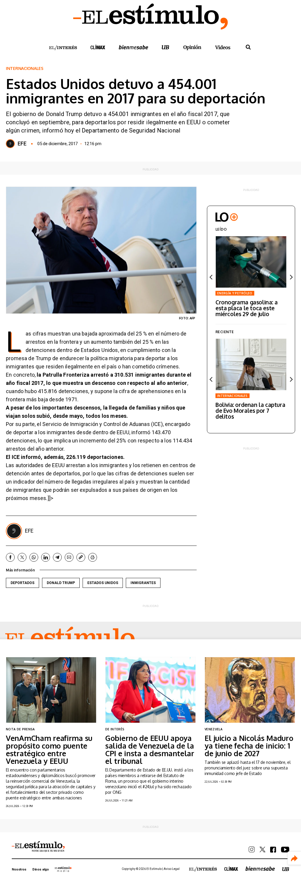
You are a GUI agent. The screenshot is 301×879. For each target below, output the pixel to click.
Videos (222, 47)
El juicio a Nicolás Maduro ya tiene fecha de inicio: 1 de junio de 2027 (249, 745)
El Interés (63, 48)
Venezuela (214, 729)
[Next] (291, 277)
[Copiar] (80, 557)
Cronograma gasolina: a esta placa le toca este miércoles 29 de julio (246, 307)
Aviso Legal (172, 868)
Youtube (285, 850)
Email (69, 557)
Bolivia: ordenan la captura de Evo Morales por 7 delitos (250, 410)
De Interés (114, 729)
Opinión (192, 47)
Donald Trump (61, 583)
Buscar (248, 47)
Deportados (22, 583)
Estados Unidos (102, 583)
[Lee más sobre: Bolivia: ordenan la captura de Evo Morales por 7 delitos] (251, 364)
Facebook (10, 557)
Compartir (294, 858)
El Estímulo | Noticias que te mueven (38, 847)
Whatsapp (33, 557)
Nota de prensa (20, 729)
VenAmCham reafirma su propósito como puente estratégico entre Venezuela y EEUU (49, 749)
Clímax (231, 868)
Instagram (252, 849)
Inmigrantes (143, 583)
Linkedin (45, 557)
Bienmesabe (133, 47)
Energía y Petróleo (234, 293)
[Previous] (211, 277)
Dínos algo (40, 869)
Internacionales (25, 68)
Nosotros (19, 869)
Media (63, 869)
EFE (22, 143)
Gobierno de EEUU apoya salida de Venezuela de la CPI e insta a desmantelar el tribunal (149, 749)
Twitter (22, 557)
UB (165, 47)
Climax (98, 47)
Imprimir (92, 557)
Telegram (57, 557)
